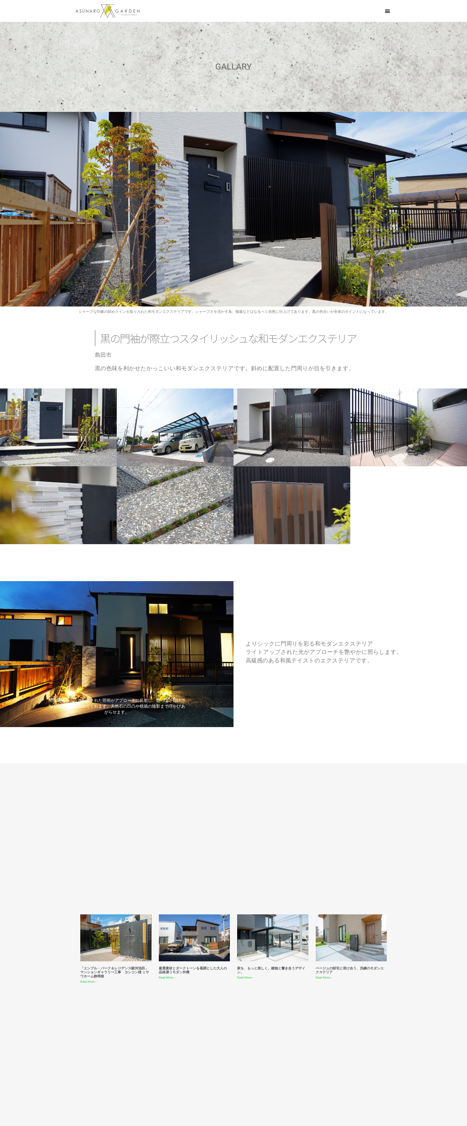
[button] (388, 11)
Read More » (88, 981)
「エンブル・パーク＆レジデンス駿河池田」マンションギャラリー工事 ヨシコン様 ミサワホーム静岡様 (114, 972)
